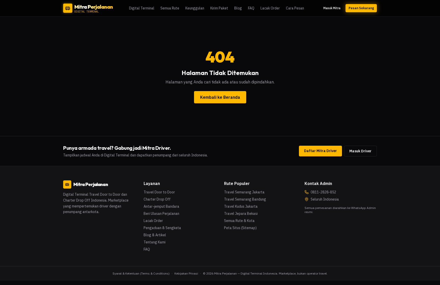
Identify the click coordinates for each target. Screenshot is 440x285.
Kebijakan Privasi (186, 273)
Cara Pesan (295, 8)
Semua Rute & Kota (239, 220)
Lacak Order (270, 8)
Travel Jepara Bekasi (241, 213)
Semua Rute (169, 8)
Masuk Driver (360, 151)
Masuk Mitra (331, 8)
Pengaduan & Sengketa (162, 228)
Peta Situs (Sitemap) (240, 228)
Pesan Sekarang (361, 8)
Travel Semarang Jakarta (244, 192)
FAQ (251, 8)
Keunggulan (194, 8)
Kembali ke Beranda (220, 97)
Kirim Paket (219, 8)
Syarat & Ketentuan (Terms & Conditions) (141, 273)
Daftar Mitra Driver (320, 150)
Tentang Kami (155, 242)
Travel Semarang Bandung (245, 199)
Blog (238, 8)
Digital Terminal (141, 8)
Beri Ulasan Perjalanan (161, 213)
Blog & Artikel (155, 235)
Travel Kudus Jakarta (241, 206)
